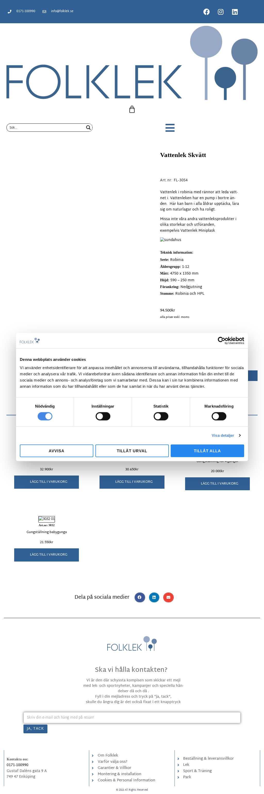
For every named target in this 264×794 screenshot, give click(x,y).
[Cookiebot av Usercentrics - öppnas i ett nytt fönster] (221, 341)
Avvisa (56, 450)
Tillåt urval (132, 450)
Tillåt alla (207, 450)
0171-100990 (17, 765)
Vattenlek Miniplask (197, 231)
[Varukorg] (132, 109)
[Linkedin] (234, 11)
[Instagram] (220, 11)
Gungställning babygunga (47, 532)
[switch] (103, 416)
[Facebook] (206, 11)
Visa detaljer (223, 435)
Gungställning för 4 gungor (217, 461)
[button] (46, 482)
